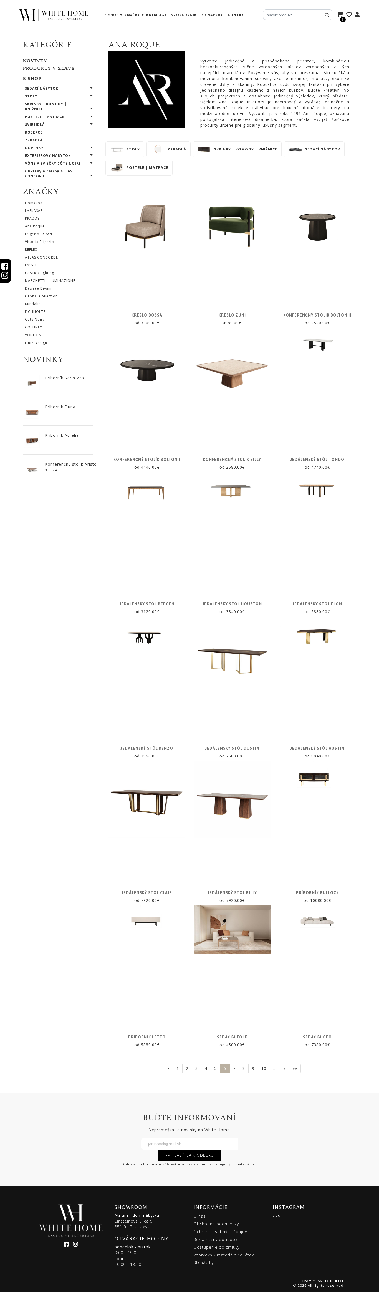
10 (263, 1068)
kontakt (237, 14)
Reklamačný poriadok (215, 1239)
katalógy (156, 14)
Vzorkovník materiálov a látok (224, 1255)
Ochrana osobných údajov (220, 1231)
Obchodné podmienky (216, 1223)
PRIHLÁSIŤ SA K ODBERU (189, 1155)
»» (295, 1068)
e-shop (111, 14)
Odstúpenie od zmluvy (216, 1247)
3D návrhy (212, 14)
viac (276, 1215)
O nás (200, 1216)
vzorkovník (184, 14)
